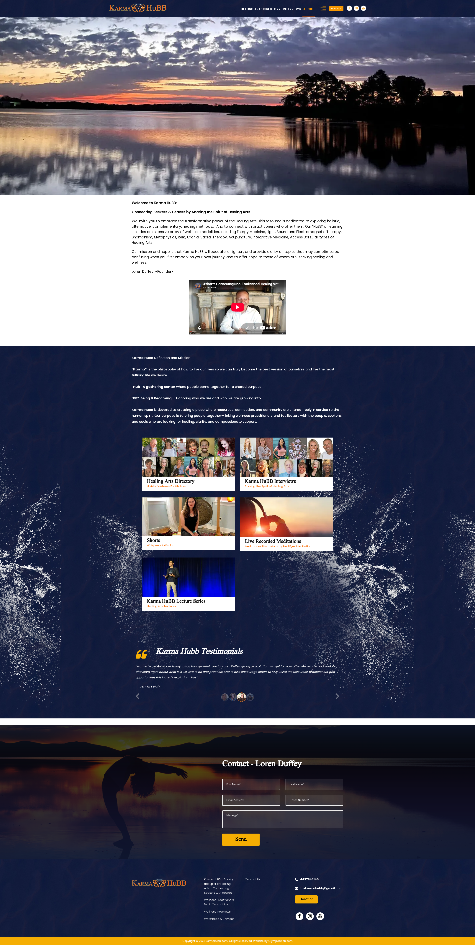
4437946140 (309, 885)
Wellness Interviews (217, 917)
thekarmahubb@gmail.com (321, 894)
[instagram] (356, 8)
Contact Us (253, 885)
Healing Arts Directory (260, 9)
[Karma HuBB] (137, 7)
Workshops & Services (219, 924)
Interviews (292, 9)
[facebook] (349, 8)
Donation (336, 8)
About (308, 9)
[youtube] (363, 8)
